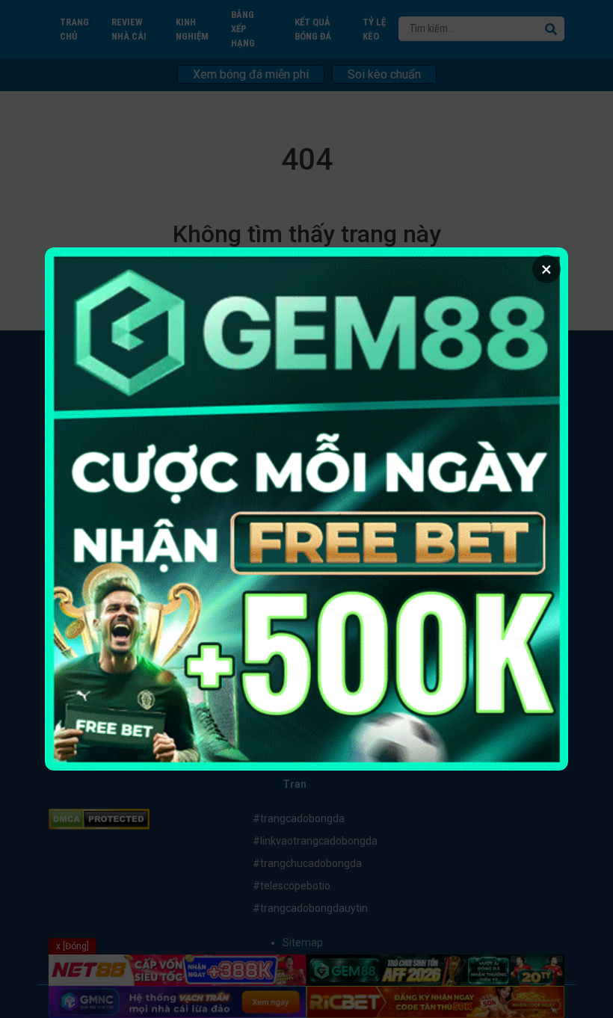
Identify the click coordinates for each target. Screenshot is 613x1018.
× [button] (546, 269)
